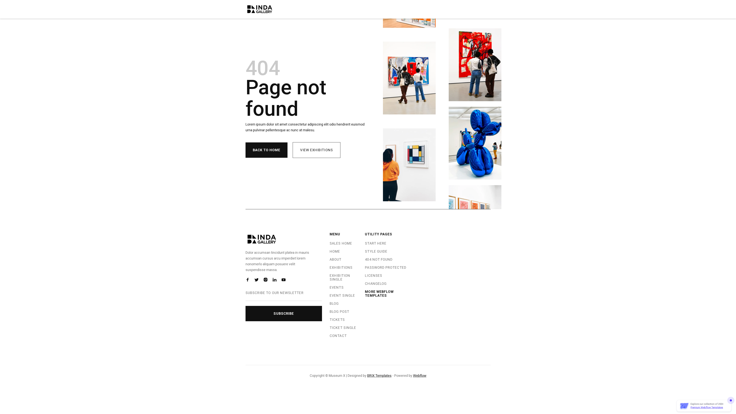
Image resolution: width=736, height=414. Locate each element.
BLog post (339, 312)
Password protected (385, 267)
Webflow (419, 376)
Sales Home (341, 243)
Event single (342, 295)
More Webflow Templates (379, 293)
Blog (334, 304)
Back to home (266, 150)
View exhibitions (316, 150)
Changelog (376, 284)
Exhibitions (341, 267)
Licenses (373, 276)
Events (336, 287)
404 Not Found (379, 259)
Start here (375, 243)
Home (335, 251)
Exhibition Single (340, 277)
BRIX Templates (379, 376)
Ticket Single (343, 328)
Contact (338, 336)
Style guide (376, 251)
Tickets (337, 320)
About (335, 259)
